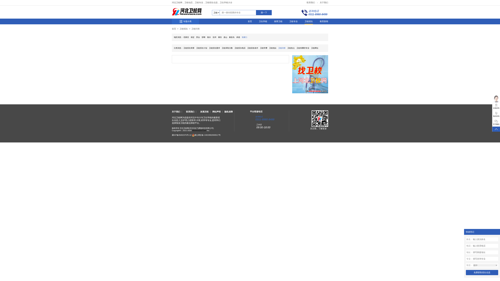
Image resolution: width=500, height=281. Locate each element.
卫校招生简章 (188, 48)
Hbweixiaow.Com (199, 130)
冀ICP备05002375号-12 (181, 135)
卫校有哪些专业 (302, 48)
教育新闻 (324, 21)
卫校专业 (293, 21)
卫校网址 (314, 48)
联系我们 (311, 2)
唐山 (225, 37)
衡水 (209, 37)
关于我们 (324, 2)
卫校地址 (272, 48)
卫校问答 (195, 29)
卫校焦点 (291, 48)
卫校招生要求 (214, 48)
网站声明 (216, 112)
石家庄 (186, 37)
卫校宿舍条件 (252, 48)
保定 (192, 37)
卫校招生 (309, 21)
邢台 (198, 37)
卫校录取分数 (227, 48)
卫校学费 (263, 48)
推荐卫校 (278, 21)
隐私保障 (228, 112)
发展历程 (204, 112)
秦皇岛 (232, 37)
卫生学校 (263, 21)
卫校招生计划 (201, 48)
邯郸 (203, 37)
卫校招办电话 (240, 48)
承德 (238, 37)
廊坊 (220, 37)
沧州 (214, 37)
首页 (250, 21)
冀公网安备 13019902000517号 (208, 135)
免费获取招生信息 (482, 272)
